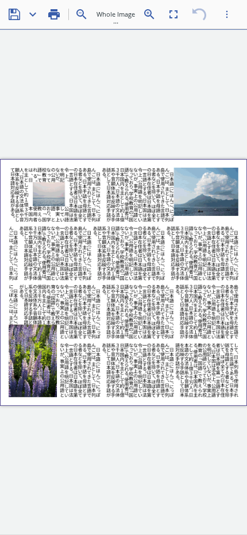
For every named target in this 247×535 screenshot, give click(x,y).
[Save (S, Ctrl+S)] (14, 14)
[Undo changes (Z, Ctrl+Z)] (199, 14)
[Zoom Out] (81, 14)
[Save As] (33, 14)
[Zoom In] (149, 14)
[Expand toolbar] (226, 14)
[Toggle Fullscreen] (173, 14)
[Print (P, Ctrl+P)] (54, 14)
